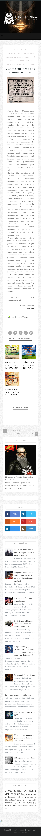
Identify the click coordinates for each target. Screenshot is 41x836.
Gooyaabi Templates (20, 833)
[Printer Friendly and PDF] (18, 318)
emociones (32, 805)
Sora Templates (19, 830)
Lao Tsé (29, 61)
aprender (22, 806)
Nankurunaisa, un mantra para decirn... (12, 392)
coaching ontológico (15, 57)
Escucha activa (10, 806)
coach (25, 49)
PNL (20, 803)
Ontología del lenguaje (16, 64)
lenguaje (29, 803)
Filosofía (21, 61)
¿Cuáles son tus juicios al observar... (29, 365)
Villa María (31, 64)
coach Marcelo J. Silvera (16, 53)
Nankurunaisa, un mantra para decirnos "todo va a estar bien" (24, 738)
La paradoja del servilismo (24, 675)
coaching (31, 53)
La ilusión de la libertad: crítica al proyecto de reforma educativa (23, 624)
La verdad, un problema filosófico (18, 695)
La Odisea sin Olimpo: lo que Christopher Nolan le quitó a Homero (24, 552)
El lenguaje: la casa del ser (24, 758)
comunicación (30, 57)
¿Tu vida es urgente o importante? (11, 365)
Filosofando (9, 803)
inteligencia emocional (20, 800)
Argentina (18, 49)
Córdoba (13, 61)
